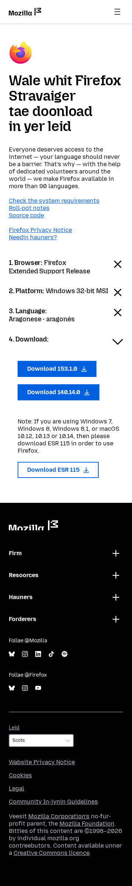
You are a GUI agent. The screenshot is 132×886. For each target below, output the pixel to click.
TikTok (51, 654)
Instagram (25, 654)
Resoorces (23, 575)
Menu (117, 12)
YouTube (38, 688)
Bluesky (12, 654)
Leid (14, 728)
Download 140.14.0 (54, 392)
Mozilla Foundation (86, 823)
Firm (15, 553)
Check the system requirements (54, 200)
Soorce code (26, 215)
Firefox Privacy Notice (40, 230)
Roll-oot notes (29, 208)
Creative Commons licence (51, 852)
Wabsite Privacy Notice (42, 762)
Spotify (64, 654)
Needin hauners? (33, 237)
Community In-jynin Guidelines (53, 801)
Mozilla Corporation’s (58, 816)
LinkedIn (38, 654)
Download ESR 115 (54, 469)
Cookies (20, 775)
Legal (16, 788)
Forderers (22, 619)
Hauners (21, 597)
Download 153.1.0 (53, 368)
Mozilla (33, 525)
